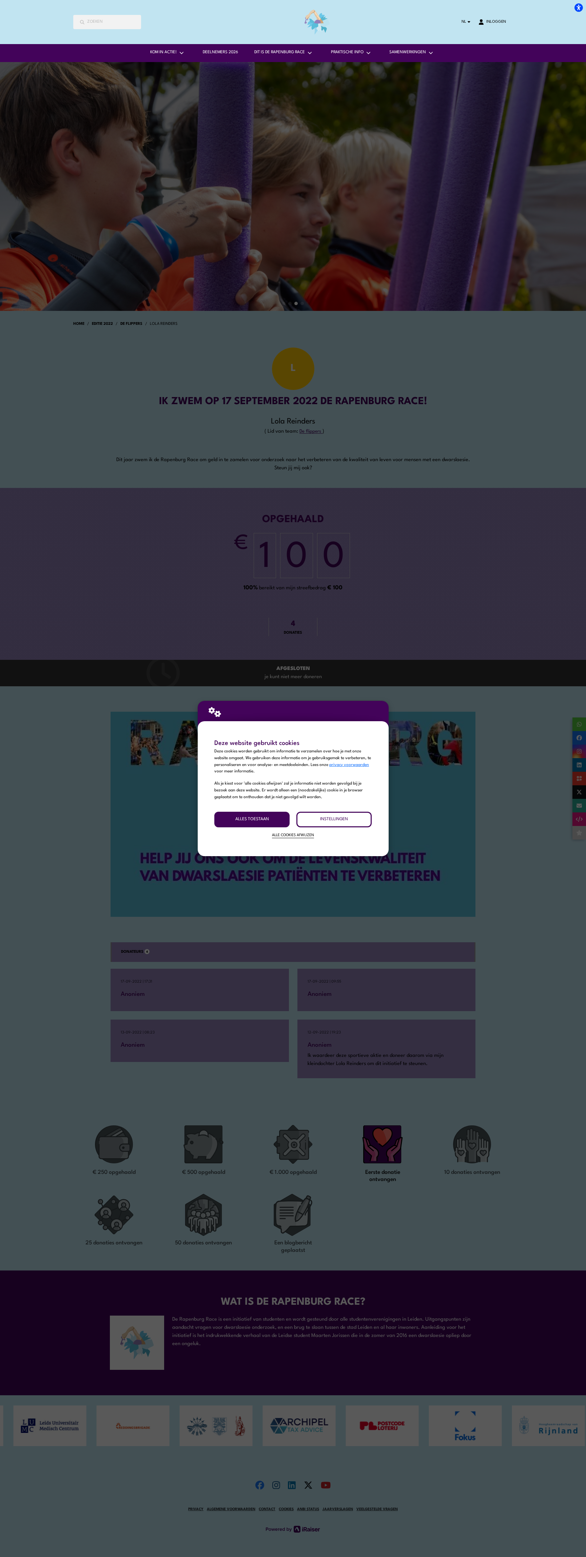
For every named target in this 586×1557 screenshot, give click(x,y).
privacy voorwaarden (349, 765)
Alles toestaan (252, 819)
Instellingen (334, 819)
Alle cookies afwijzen (293, 835)
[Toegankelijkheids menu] (578, 7)
